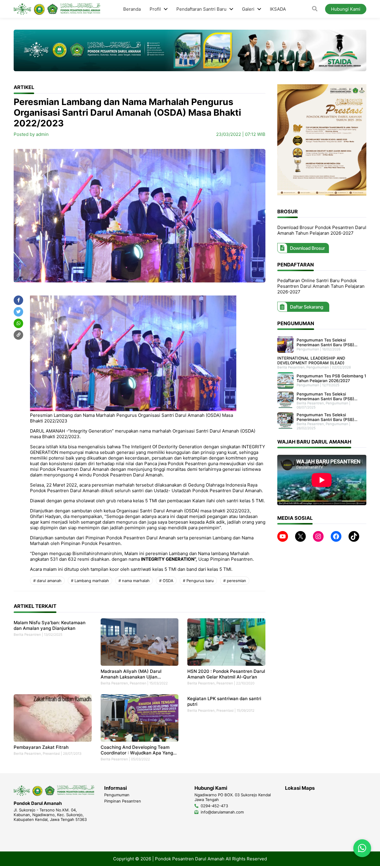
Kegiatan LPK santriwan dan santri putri (224, 701)
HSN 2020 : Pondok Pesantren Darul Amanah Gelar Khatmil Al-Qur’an (226, 674)
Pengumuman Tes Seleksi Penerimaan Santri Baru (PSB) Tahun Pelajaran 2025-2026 (325, 396)
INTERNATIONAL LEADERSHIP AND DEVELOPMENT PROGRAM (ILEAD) (311, 360)
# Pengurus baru (198, 580)
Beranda (132, 9)
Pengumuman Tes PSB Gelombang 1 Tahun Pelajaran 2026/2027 (331, 378)
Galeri (248, 9)
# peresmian (234, 580)
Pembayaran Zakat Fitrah (41, 747)
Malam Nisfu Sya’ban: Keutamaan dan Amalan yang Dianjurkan (50, 625)
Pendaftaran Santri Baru (201, 9)
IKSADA (278, 9)
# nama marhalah (134, 580)
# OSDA (166, 580)
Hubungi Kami (345, 9)
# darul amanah (47, 580)
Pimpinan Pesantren (122, 801)
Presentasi (51, 753)
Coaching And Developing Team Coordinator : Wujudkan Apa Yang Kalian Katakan (137, 750)
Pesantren (138, 683)
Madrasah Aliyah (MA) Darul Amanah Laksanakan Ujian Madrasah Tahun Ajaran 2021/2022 (138, 674)
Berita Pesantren (27, 635)
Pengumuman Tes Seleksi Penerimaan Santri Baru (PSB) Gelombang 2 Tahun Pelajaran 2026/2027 (325, 342)
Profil (155, 9)
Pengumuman (308, 349)
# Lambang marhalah (90, 580)
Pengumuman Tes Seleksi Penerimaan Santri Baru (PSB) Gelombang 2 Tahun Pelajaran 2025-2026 (325, 417)
